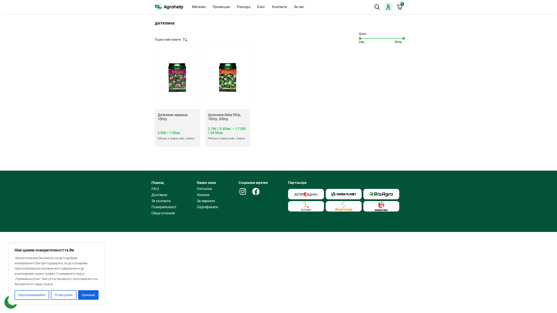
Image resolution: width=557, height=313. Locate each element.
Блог (261, 7)
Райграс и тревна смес (171, 138)
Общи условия (163, 213)
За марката (206, 201)
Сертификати (207, 207)
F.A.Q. (155, 189)
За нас (299, 7)
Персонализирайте (31, 295)
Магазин (199, 7)
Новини (203, 195)
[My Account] (388, 7)
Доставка (159, 195)
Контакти (279, 7)
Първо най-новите (168, 39)
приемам (88, 295)
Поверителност (163, 207)
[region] (56, 273)
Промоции (221, 7)
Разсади (243, 7)
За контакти (161, 201)
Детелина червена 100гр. (173, 117)
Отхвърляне (64, 295)
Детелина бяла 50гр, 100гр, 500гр (224, 117)
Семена (190, 138)
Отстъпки (204, 189)
